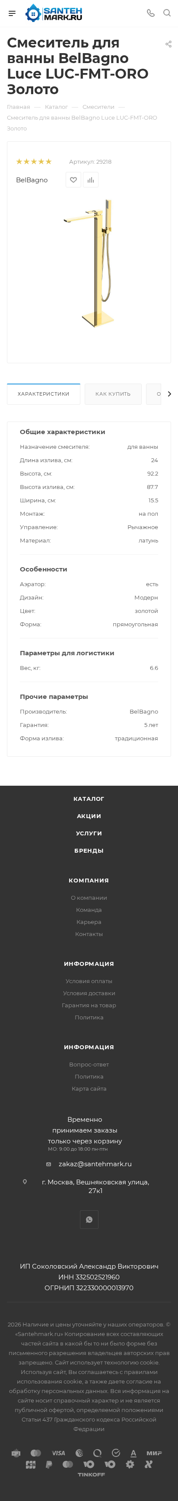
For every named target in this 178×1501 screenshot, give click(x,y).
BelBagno (32, 180)
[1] (18, 161)
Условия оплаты (89, 980)
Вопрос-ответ (89, 1064)
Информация (89, 963)
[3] (33, 161)
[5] (48, 161)
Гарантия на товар (89, 1005)
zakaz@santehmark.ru (95, 1164)
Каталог (89, 798)
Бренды (89, 850)
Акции (89, 815)
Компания (89, 880)
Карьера (89, 921)
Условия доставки (89, 993)
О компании (89, 897)
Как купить (113, 394)
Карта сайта (89, 1088)
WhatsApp (89, 1219)
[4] (40, 161)
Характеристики (44, 394)
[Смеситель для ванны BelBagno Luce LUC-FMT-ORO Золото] (89, 262)
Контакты (89, 933)
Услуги (89, 833)
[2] (26, 161)
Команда (89, 909)
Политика (89, 1017)
